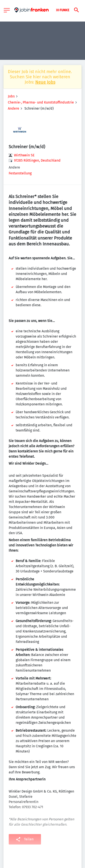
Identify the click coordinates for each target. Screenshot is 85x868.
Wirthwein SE (24, 155)
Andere (13, 108)
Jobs (11, 96)
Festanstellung (20, 173)
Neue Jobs (45, 82)
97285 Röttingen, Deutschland (37, 160)
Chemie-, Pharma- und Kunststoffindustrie (41, 102)
